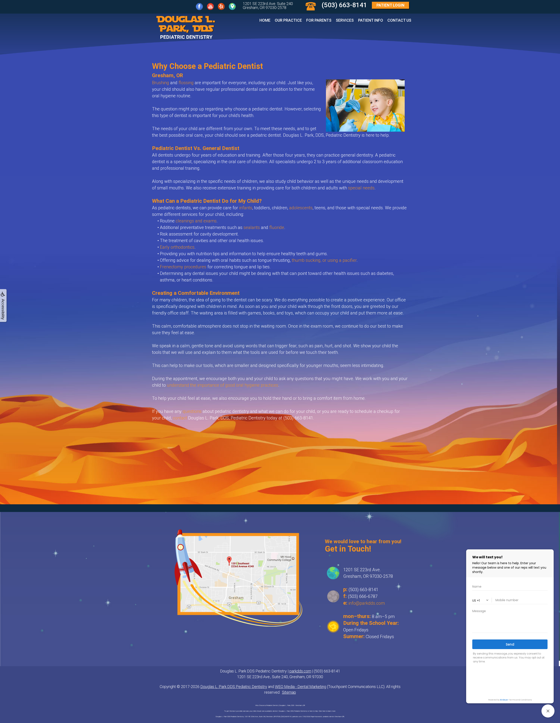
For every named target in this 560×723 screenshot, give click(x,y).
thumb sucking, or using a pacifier (324, 260)
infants (245, 207)
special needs (361, 187)
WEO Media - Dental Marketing (300, 686)
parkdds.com (300, 671)
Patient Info (370, 20)
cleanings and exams (196, 221)
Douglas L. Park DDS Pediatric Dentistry (233, 686)
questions (192, 411)
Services (345, 20)
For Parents (318, 20)
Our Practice (288, 20)
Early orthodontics (177, 247)
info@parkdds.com (366, 603)
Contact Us (399, 20)
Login (390, 5)
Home (264, 20)
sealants (251, 227)
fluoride (276, 227)
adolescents (301, 207)
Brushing (160, 82)
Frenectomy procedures (183, 266)
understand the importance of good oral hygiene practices (222, 385)
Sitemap (289, 692)
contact (180, 418)
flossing (186, 82)
